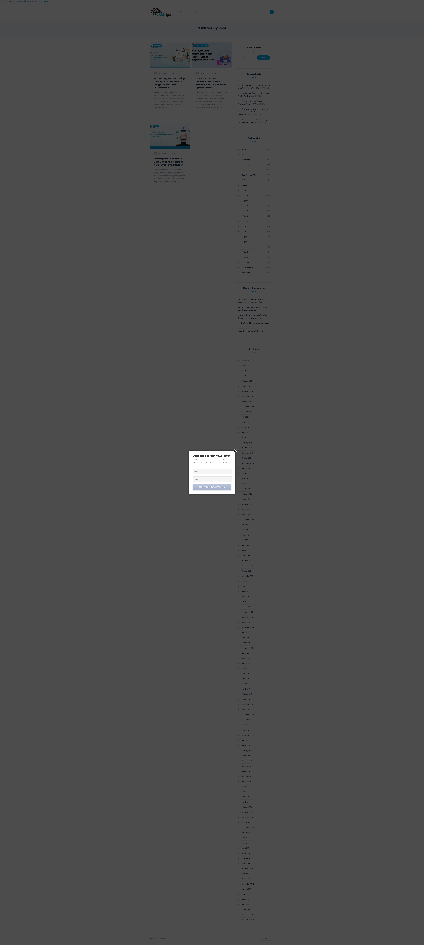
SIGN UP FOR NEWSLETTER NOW (212, 487)
